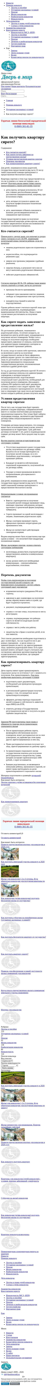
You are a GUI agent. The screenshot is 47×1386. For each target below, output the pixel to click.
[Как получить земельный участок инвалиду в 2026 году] (13, 1083)
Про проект (6, 86)
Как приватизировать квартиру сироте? (23, 163)
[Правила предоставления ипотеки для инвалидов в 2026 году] (13, 1140)
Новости (4, 1256)
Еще (3, 1313)
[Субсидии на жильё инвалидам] (11, 1196)
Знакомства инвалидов (11, 1289)
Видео (8, 1322)
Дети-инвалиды (8, 1278)
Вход (3, 93)
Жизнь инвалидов (8, 1043)
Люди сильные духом (15, 1320)
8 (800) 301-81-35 (24, 126)
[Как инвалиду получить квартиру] (11, 1159)
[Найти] (26, 96)
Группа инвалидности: (10, 1063)
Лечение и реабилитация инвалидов (21, 1304)
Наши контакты (18, 86)
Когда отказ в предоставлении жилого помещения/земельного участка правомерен (22, 991)
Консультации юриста (10, 1291)
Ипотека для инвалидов (11, 1010)
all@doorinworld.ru (12, 1374)
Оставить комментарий (11, 838)
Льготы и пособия (9, 1029)
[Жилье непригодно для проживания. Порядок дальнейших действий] (11, 1122)
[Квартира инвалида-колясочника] (11, 1232)
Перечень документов (15, 161)
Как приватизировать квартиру (14, 802)
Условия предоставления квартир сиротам (24, 159)
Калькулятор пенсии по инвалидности (22, 1324)
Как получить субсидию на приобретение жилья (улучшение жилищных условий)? (22, 919)
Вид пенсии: (6, 1058)
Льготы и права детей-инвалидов (20, 1282)
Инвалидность (7, 1052)
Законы (9, 1317)
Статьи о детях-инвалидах (17, 1285)
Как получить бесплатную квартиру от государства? (23, 937)
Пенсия (4, 1038)
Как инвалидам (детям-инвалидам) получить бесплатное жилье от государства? (20, 899)
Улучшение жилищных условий (14, 1034)
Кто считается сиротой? (16, 152)
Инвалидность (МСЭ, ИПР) (18, 1295)
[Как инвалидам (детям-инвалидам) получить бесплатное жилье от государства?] (11, 1213)
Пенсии (9, 1302)
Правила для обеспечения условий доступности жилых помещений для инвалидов (21, 972)
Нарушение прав (13, 1309)
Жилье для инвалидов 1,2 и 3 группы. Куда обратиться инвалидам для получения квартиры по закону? (23, 881)
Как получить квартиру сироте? (14, 954)
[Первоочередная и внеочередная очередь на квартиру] (11, 1249)
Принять (5, 1384)
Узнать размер (7, 1068)
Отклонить (15, 1384)
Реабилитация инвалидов (12, 1047)
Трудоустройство (13, 1307)
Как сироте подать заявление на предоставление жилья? (19, 155)
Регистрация (11, 93)
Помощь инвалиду (9, 1258)
